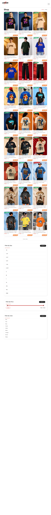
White (6, 328)
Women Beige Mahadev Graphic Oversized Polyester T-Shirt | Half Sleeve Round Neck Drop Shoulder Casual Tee (10, 206)
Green (6, 326)
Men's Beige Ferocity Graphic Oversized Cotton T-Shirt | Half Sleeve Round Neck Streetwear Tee (40, 131)
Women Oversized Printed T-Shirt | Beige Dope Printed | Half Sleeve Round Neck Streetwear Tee (40, 32)
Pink (6, 321)
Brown (6, 334)
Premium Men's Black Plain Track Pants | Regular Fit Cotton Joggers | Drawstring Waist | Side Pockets (25, 82)
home (43, 9)
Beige (6, 336)
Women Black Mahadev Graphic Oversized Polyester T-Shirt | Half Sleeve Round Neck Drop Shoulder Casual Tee (25, 206)
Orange (6, 332)
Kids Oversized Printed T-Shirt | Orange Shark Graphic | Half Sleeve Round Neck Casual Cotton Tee (40, 231)
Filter (8, 307)
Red (6, 319)
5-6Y (7, 260)
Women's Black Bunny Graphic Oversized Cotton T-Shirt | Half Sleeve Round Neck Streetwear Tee (10, 156)
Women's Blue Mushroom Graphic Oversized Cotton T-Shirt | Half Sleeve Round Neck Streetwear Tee (10, 107)
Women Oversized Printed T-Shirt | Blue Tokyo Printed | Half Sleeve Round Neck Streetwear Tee (40, 57)
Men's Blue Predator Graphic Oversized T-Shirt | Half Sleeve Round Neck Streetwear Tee (40, 181)
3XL (7, 289)
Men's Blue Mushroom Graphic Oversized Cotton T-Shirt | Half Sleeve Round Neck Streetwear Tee (25, 107)
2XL (7, 285)
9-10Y (7, 268)
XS (6, 250)
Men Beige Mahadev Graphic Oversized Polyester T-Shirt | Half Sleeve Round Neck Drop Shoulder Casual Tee (40, 206)
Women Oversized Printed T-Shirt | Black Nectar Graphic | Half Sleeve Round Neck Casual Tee (10, 32)
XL (6, 282)
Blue (6, 323)
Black (6, 330)
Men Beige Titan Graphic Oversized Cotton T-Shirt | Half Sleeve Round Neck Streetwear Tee (10, 181)
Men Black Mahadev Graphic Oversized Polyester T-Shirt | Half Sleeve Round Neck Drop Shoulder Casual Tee (10, 231)
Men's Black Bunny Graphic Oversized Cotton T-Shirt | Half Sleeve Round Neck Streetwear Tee (25, 156)
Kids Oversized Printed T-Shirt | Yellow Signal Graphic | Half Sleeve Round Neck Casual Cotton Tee (25, 231)
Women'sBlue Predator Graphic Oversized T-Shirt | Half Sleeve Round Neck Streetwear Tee (25, 181)
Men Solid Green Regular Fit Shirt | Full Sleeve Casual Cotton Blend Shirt (25, 57)
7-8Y (7, 264)
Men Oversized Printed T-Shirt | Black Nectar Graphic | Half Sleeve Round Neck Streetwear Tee (25, 32)
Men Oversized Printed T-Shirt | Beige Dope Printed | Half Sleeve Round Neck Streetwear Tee (10, 57)
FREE (7, 293)
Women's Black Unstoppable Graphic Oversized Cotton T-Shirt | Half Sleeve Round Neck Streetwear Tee (40, 107)
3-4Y (7, 257)
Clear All (43, 245)
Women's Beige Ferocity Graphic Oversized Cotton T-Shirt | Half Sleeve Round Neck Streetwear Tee (25, 131)
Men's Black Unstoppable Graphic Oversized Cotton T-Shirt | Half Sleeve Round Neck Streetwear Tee (10, 131)
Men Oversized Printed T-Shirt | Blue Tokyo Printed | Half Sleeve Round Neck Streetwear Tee (10, 82)
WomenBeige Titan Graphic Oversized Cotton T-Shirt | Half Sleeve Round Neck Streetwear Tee (40, 156)
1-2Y (7, 253)
